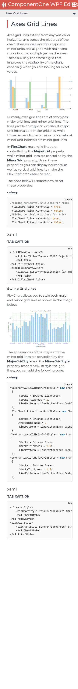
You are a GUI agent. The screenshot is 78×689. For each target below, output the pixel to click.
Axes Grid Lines (17, 13)
